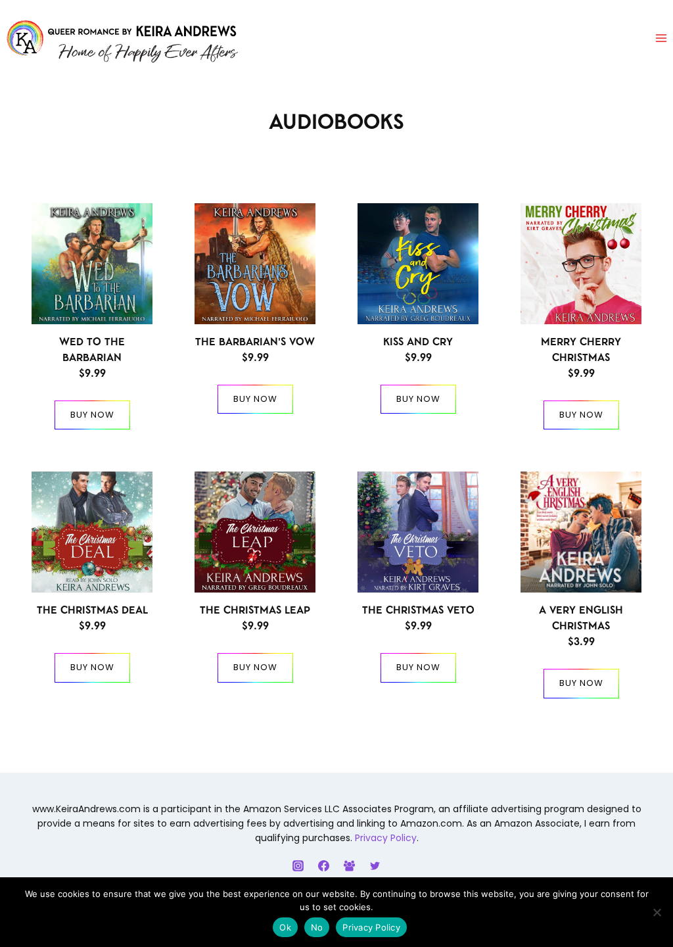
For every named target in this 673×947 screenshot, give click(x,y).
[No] (656, 912)
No (317, 927)
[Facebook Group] (349, 865)
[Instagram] (298, 865)
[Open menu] (661, 38)
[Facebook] (323, 865)
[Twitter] (375, 865)
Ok (285, 927)
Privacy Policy (386, 837)
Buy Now (92, 414)
